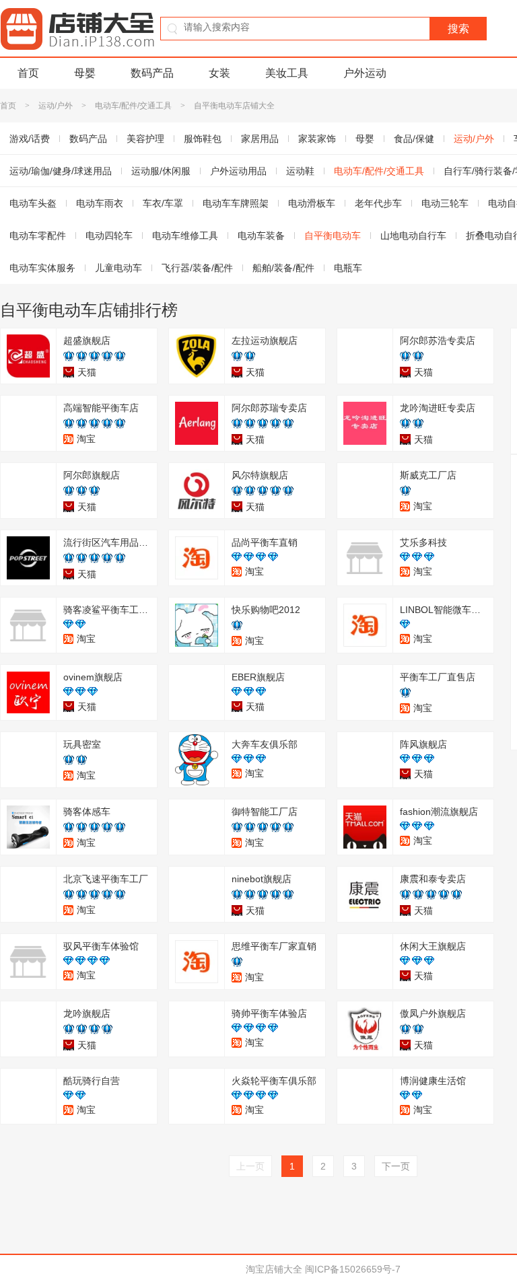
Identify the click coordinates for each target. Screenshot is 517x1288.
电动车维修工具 (185, 235)
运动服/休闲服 (161, 171)
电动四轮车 (109, 235)
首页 (28, 73)
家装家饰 (317, 138)
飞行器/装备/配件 (197, 267)
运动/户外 (55, 105)
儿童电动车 (118, 267)
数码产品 (152, 73)
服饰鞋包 (202, 138)
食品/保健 (414, 138)
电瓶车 (348, 267)
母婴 (85, 73)
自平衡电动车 (332, 235)
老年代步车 (378, 203)
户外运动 (364, 73)
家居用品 (260, 138)
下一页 (396, 1166)
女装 (219, 73)
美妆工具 (286, 73)
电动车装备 (261, 235)
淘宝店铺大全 (274, 1269)
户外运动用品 (238, 171)
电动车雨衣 (99, 203)
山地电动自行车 (413, 235)
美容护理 (145, 138)
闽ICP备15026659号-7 (353, 1269)
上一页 (250, 1166)
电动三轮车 (445, 203)
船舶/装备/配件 (283, 267)
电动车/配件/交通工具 (133, 105)
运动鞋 (300, 171)
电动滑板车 (311, 203)
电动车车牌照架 (236, 203)
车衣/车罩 (163, 203)
